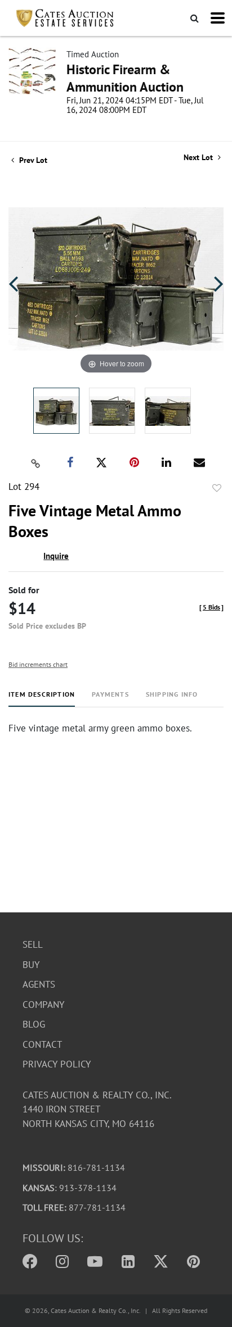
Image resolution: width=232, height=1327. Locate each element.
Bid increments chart (38, 664)
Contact (42, 1044)
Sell (33, 944)
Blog (34, 1024)
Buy (31, 964)
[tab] (41, 698)
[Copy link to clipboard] (36, 463)
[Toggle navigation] (217, 18)
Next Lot (199, 157)
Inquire (56, 556)
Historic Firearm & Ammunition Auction (125, 78)
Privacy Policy (57, 1064)
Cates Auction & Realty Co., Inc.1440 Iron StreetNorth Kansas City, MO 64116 (97, 1109)
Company (43, 1004)
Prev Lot (32, 160)
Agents (39, 984)
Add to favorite (217, 488)
